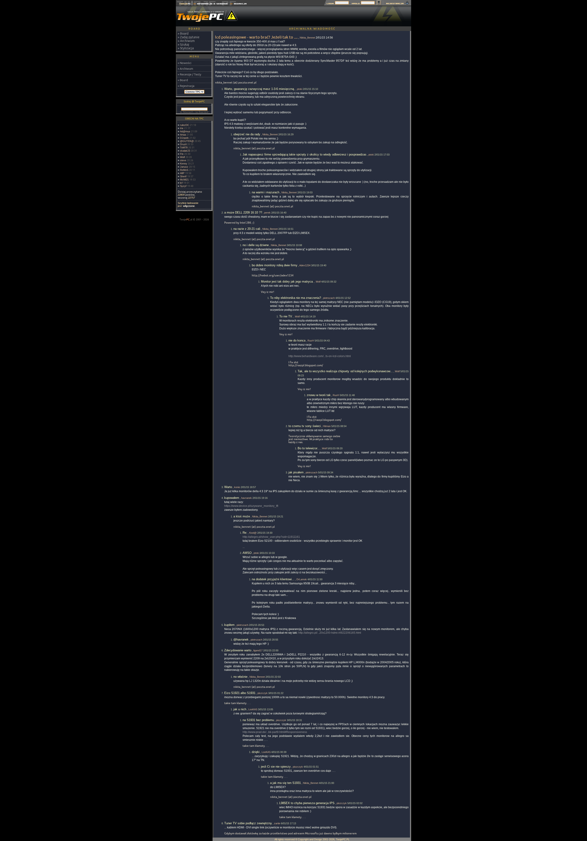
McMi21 (184, 179)
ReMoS (184, 170)
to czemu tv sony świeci (304, 426)
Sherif (183, 176)
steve (183, 160)
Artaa (183, 134)
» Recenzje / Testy (189, 74)
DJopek (184, 137)
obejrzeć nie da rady (246, 134)
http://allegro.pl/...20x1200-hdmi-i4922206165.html (329, 632)
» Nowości (184, 62)
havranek (246, 498)
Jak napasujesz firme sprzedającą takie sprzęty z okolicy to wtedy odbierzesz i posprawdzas (304, 154)
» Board (183, 33)
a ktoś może (241, 516)
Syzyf (183, 186)
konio (237, 487)
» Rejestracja (186, 85)
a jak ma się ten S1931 (285, 783)
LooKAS (252, 709)
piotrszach (329, 298)
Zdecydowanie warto (237, 650)
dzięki (256, 752)
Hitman (327, 426)
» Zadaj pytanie (188, 37)
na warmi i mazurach (265, 192)
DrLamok (301, 579)
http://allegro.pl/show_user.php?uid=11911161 (271, 536)
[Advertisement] (327, 16)
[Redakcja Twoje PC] (238, 4)
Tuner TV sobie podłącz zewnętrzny (248, 823)
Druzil (183, 144)
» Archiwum (186, 41)
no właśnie (240, 676)
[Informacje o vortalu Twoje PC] (210, 4)
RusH (310, 340)
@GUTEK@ (187, 141)
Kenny (183, 163)
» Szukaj (183, 44)
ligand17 (258, 650)
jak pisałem (296, 472)
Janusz (184, 166)
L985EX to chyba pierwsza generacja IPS (307, 803)
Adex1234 (304, 265)
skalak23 (185, 150)
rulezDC (184, 125)
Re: (245, 532)
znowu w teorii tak (319, 395)
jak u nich (239, 709)
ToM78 (184, 147)
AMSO (247, 553)
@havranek (241, 639)
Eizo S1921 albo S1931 (239, 693)
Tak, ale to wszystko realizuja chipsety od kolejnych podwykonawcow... (345, 371)
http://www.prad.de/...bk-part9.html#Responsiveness (275, 732)
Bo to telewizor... (309, 448)
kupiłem (229, 625)
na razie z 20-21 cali (246, 228)
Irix (181, 128)
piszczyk (263, 693)
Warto (228, 487)
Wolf (182, 157)
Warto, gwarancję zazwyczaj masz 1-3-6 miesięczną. (259, 89)
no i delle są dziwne (256, 245)
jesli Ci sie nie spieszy (276, 766)
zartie (277, 823)
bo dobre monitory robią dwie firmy (274, 265)
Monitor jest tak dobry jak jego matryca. (287, 281)
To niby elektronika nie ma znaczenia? (295, 298)
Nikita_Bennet (307, 37)
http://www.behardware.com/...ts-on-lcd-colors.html (319, 356)
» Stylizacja (186, 48)
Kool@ (253, 532)
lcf (181, 182)
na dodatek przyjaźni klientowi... (273, 579)
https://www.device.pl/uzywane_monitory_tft (251, 506)
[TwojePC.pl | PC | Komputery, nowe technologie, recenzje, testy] (184, 4)
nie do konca (296, 340)
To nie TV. (286, 316)
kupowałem (231, 498)
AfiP (182, 173)
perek (267, 212)
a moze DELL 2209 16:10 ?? (243, 212)
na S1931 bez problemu (258, 720)
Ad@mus (185, 131)
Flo (181, 154)
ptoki (299, 89)
